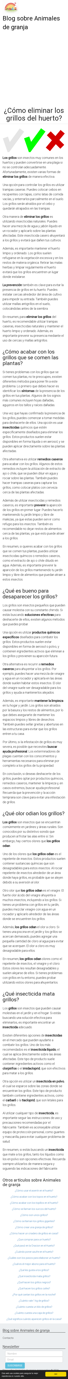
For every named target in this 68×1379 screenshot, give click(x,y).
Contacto (8, 1338)
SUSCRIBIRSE (14, 1365)
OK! (55, 1374)
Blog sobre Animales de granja (31, 23)
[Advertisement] (34, 67)
